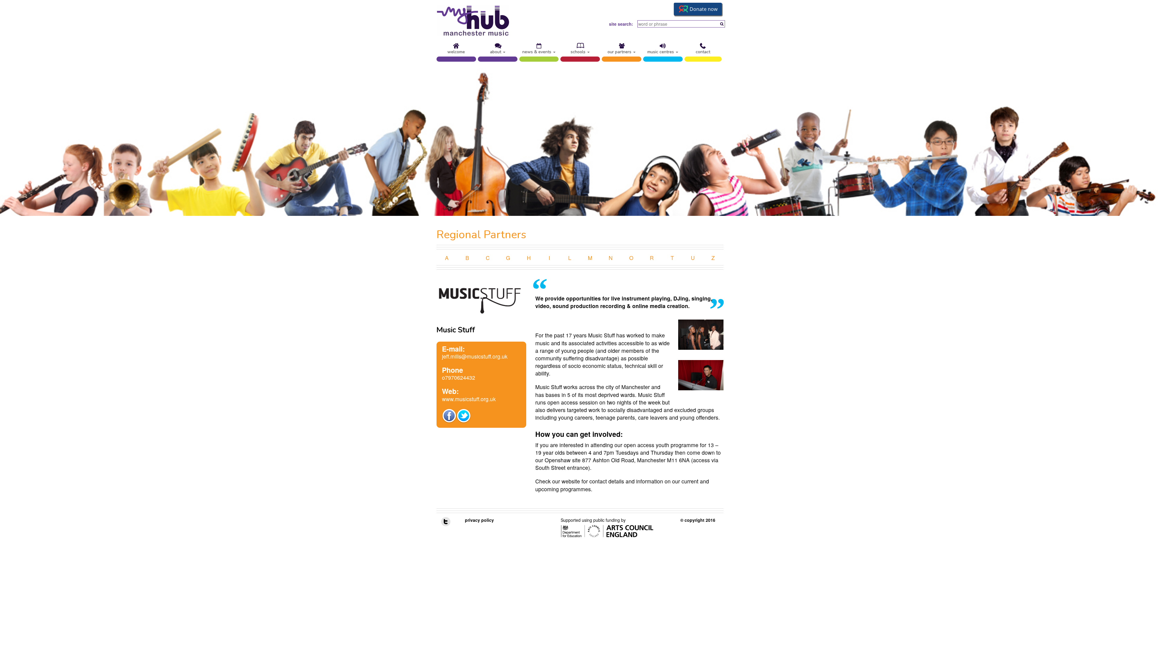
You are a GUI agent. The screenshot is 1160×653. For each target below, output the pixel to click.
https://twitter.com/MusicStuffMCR (463, 416)
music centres (661, 51)
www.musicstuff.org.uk (469, 399)
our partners (620, 51)
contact (703, 51)
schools (579, 51)
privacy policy (479, 520)
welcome (456, 51)
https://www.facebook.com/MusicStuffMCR (449, 416)
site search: (621, 24)
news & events (537, 51)
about (496, 51)
